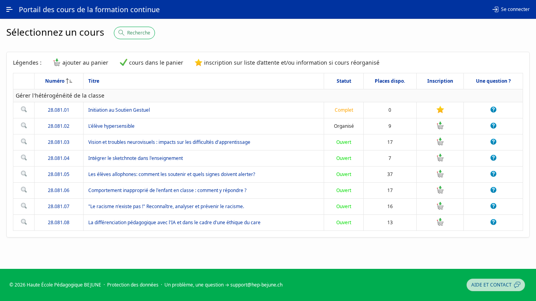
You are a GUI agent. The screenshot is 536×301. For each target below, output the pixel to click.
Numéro (54, 81)
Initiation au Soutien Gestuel (119, 110)
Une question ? (493, 81)
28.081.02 (58, 126)
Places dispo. (390, 81)
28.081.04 (58, 158)
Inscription (440, 81)
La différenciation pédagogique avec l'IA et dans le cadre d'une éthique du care (174, 222)
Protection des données (133, 284)
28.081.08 (58, 222)
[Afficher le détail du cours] (24, 110)
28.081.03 (58, 142)
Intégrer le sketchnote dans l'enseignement (135, 158)
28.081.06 (58, 190)
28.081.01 (58, 110)
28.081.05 (58, 174)
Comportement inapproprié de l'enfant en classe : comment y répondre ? (167, 190)
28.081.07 (58, 206)
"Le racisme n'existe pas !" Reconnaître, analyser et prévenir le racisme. (166, 206)
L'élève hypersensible (111, 126)
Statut (344, 81)
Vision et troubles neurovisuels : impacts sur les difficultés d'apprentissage (169, 142)
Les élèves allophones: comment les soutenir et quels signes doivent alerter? (171, 174)
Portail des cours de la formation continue (89, 9)
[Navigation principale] (9, 9)
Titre (93, 81)
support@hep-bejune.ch (256, 284)
